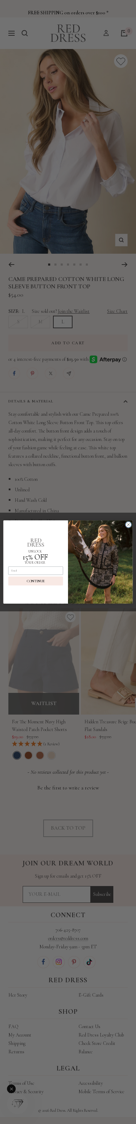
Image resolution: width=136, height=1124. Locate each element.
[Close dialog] (128, 525)
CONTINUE (36, 581)
